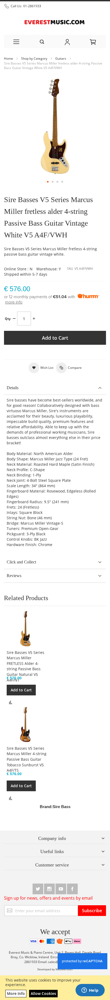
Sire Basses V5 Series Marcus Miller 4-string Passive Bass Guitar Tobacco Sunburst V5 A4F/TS (26, 759)
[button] (47, 182)
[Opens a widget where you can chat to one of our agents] (90, 990)
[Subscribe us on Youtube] (61, 888)
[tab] (55, 388)
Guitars (61, 58)
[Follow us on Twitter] (38, 888)
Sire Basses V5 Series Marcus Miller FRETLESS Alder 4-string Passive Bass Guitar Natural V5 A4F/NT (25, 666)
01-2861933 (32, 6)
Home (9, 58)
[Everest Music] (54, 21)
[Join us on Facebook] (72, 888)
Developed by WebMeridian (55, 969)
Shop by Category (34, 58)
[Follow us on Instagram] (50, 888)
